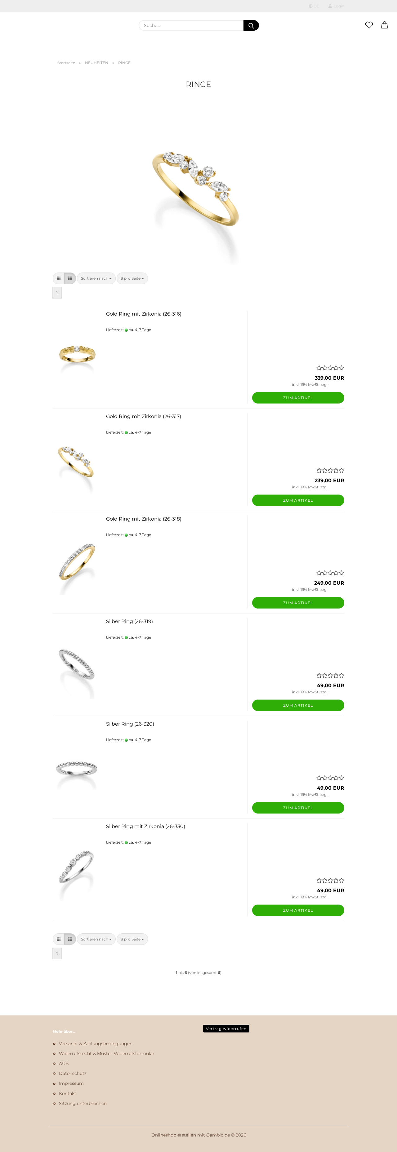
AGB (64, 1063)
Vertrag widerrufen (226, 1028)
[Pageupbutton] (380, 1142)
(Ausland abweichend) (173, 329)
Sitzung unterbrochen (83, 1103)
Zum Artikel (298, 397)
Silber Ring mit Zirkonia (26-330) (145, 826)
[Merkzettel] (369, 25)
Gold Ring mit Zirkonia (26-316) (143, 314)
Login (338, 6)
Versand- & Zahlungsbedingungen (95, 1043)
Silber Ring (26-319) (129, 621)
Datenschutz (73, 1073)
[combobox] (96, 278)
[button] (384, 25)
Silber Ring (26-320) (130, 724)
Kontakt (67, 1093)
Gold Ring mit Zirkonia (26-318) (143, 519)
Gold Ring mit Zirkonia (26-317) (143, 416)
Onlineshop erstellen (173, 1135)
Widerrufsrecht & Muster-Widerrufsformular (106, 1053)
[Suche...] (251, 25)
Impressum (71, 1083)
